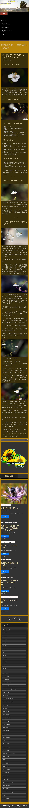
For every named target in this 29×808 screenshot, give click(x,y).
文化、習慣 (5, 737)
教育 (4, 734)
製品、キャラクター (13, 597)
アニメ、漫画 (6, 676)
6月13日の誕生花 (14, 435)
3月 (7, 433)
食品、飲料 (5, 798)
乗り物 (4, 708)
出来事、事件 (12, 542)
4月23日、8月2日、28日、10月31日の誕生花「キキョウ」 (10, 528)
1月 (4, 642)
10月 (3, 522)
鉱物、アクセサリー (7, 792)
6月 (9, 433)
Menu (4, 14)
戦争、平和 (5, 730)
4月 (5, 522)
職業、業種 (5, 766)
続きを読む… (5, 516)
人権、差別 (5, 711)
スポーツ (5, 692)
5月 (4, 655)
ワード (4, 705)
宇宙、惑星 (5, 727)
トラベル (5, 695)
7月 (4, 661)
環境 (4, 759)
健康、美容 (5, 714)
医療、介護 (5, 721)
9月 (5, 577)
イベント (5, 679)
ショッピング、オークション (9, 689)
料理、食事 (5, 743)
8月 (2, 505)
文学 (4, 740)
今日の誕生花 (13, 433)
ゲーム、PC (5, 685)
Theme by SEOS (16, 806)
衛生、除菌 (5, 779)
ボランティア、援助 (7, 698)
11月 (4, 636)
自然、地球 (5, 769)
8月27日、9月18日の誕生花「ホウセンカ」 (9, 582)
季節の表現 (5, 724)
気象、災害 (5, 750)
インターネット (6, 682)
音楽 (4, 795)
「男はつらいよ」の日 (9, 601)
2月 (4, 645)
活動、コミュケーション (8, 753)
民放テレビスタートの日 (9, 546)
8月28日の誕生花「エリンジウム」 (9, 509)
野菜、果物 (5, 785)
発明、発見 (5, 763)
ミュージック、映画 (7, 701)
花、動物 (5, 772)
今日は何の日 (5, 542)
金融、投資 (5, 788)
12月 (4, 639)
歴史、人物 (5, 746)
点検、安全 (5, 756)
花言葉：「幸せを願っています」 (10, 436)
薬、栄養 (5, 775)
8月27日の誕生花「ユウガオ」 (9, 564)
